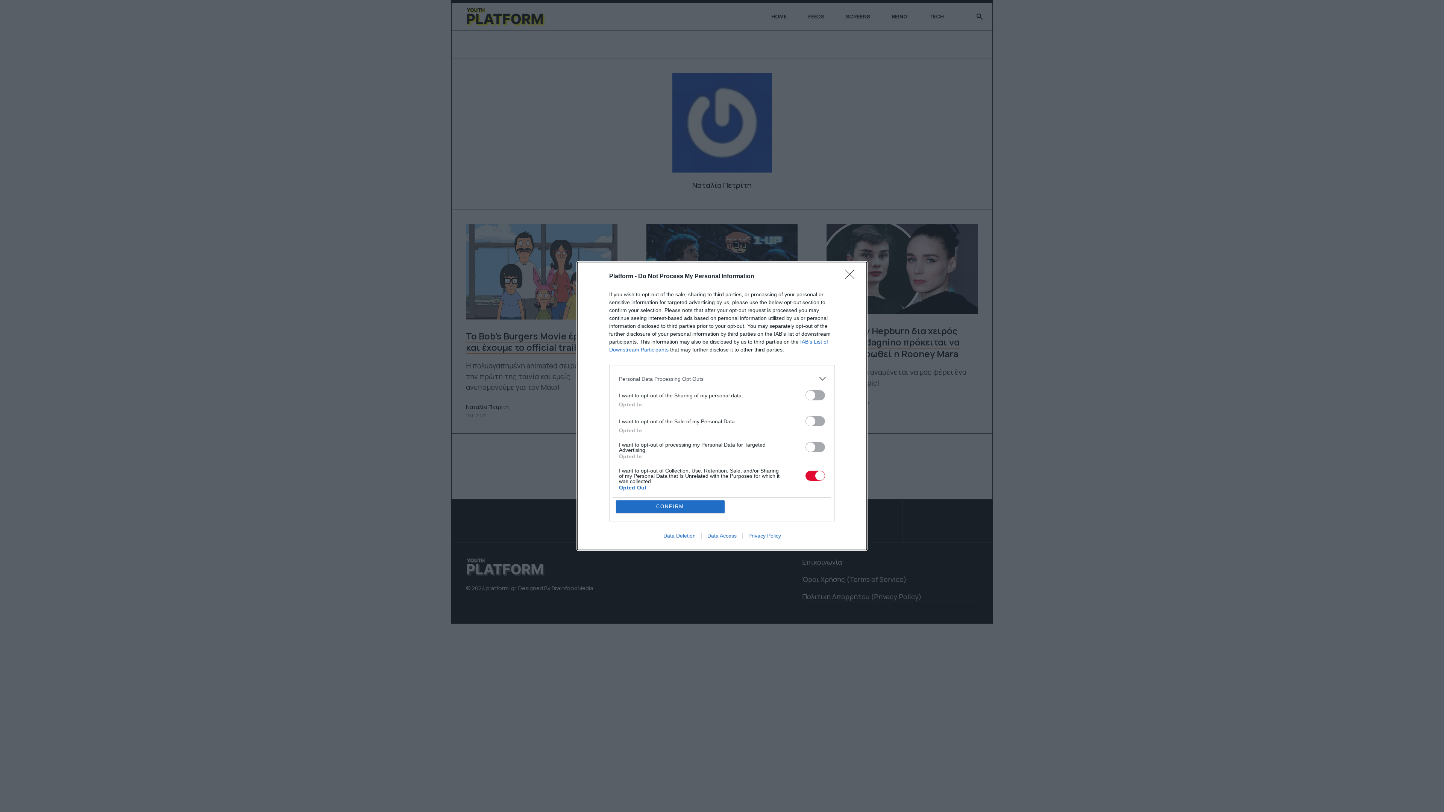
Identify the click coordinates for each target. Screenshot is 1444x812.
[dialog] (722, 406)
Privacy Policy (764, 536)
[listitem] (722, 379)
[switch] (815, 395)
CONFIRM (670, 506)
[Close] (852, 277)
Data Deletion (679, 536)
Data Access (722, 536)
